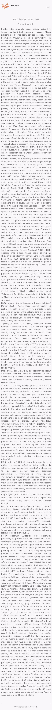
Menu (48, 6)
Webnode (34, 707)
